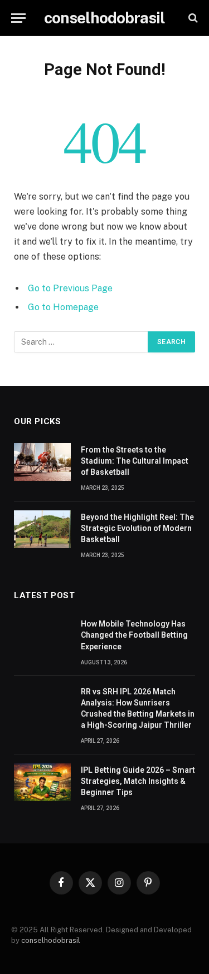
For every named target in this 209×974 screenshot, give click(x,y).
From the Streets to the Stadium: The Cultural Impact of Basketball (134, 460)
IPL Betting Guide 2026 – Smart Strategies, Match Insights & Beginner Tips (138, 781)
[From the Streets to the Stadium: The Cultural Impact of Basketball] (42, 462)
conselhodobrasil (50, 940)
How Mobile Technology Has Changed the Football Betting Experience (134, 634)
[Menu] (18, 18)
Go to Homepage (63, 307)
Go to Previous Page (70, 288)
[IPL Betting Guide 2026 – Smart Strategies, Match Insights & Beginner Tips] (42, 782)
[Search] (192, 18)
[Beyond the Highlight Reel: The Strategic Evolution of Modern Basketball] (42, 529)
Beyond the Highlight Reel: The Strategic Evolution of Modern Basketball (137, 528)
